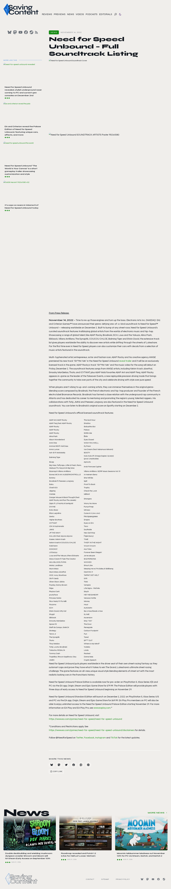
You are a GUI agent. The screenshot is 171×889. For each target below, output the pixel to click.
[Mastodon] (147, 879)
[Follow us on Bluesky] (9, 32)
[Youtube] (153, 879)
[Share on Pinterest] (88, 765)
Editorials (105, 14)
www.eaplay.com (102, 707)
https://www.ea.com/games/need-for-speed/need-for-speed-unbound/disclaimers (91, 730)
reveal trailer (125, 360)
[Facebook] (158, 879)
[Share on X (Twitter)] (66, 765)
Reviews (47, 14)
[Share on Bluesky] (51, 765)
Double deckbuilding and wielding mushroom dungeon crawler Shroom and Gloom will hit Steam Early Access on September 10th (28, 856)
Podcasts (91, 14)
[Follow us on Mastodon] (15, 32)
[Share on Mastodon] (59, 765)
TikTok (114, 737)
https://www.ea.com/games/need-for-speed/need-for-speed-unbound (85, 719)
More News (156, 812)
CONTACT (90, 879)
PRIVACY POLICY (123, 879)
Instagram (100, 737)
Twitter (79, 737)
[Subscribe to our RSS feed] (36, 32)
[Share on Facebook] (73, 765)
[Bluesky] (142, 879)
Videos (80, 14)
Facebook (89, 737)
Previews (59, 14)
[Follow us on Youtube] (20, 32)
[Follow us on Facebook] (26, 32)
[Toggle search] (115, 14)
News (70, 14)
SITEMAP (105, 879)
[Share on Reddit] (81, 765)
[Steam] (164, 879)
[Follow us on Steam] (31, 32)
